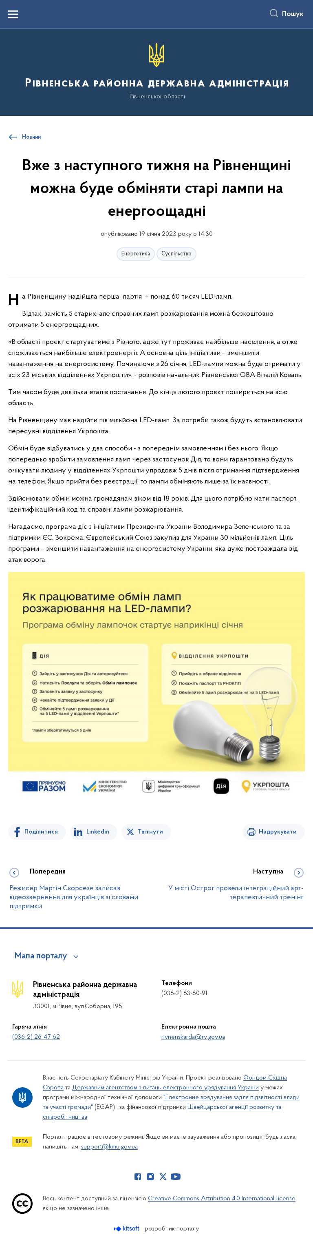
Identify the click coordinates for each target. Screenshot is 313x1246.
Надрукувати (278, 832)
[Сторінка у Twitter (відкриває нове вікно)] (163, 1177)
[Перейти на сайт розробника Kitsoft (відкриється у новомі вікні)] (127, 1229)
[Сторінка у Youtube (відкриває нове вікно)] (176, 1177)
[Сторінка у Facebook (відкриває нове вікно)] (138, 1177)
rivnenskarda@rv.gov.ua (193, 1037)
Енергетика (135, 254)
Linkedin (97, 832)
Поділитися (41, 832)
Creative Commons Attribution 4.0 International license (221, 1198)
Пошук (293, 14)
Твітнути (150, 832)
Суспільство (176, 254)
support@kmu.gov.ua (109, 1147)
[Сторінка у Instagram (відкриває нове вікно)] (150, 1177)
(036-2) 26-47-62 (36, 1037)
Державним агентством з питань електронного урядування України (165, 1087)
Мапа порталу (41, 956)
